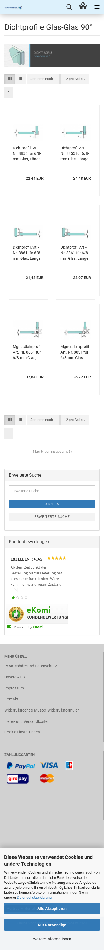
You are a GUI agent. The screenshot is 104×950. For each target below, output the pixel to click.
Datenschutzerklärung (34, 897)
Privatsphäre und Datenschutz (30, 666)
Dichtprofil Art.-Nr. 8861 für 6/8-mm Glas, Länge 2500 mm (74, 253)
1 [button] (13, 597)
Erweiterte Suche (52, 517)
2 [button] (17, 597)
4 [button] (26, 597)
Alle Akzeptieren (52, 908)
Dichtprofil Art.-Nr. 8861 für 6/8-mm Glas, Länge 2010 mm (27, 253)
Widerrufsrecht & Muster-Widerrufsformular (41, 710)
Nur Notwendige (52, 925)
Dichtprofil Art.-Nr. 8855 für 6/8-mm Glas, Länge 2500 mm (74, 154)
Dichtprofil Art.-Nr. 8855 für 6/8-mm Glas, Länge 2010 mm (27, 154)
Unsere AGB (14, 677)
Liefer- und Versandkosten (27, 721)
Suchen (52, 504)
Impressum (14, 688)
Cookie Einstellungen (22, 732)
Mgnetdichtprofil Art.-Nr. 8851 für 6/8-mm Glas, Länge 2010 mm (27, 352)
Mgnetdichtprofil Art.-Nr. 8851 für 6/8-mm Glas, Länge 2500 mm (74, 352)
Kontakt (11, 699)
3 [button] (22, 597)
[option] (37, 578)
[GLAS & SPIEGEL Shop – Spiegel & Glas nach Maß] (11, 7)
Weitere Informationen (52, 939)
